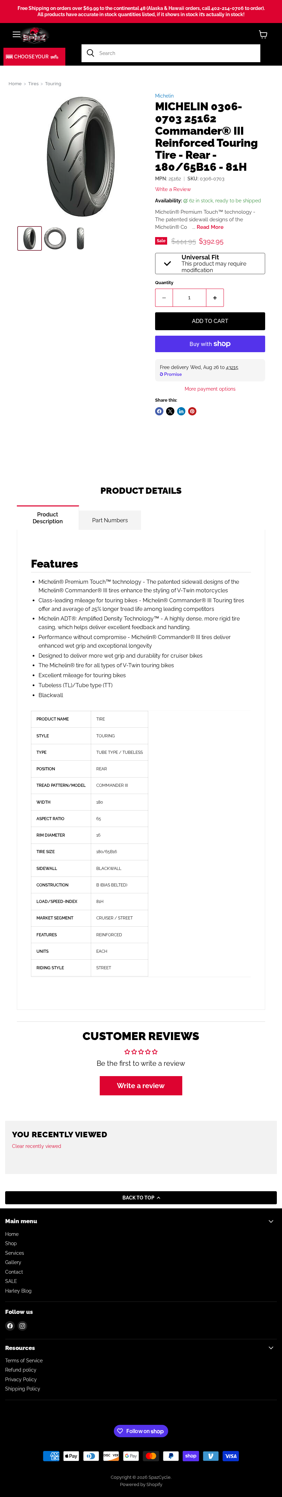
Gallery (13, 1262)
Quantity (164, 282)
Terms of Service (24, 1360)
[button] (34, 57)
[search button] (90, 53)
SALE (11, 1281)
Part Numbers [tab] (110, 520)
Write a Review (173, 189)
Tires (33, 83)
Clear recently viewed (36, 1146)
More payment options (210, 389)
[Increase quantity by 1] (215, 297)
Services (14, 1253)
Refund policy (20, 1370)
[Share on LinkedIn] (181, 411)
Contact (14, 1272)
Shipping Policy (22, 1389)
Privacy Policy (21, 1379)
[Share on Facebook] (159, 411)
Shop (11, 1243)
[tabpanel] (141, 770)
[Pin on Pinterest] (192, 411)
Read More (210, 227)
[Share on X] (170, 411)
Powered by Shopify (141, 1484)
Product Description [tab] (48, 518)
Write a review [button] (141, 1086)
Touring (53, 83)
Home (15, 83)
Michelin (164, 96)
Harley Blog (18, 1291)
